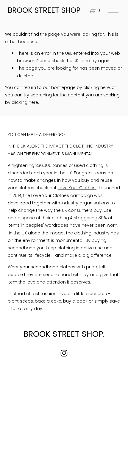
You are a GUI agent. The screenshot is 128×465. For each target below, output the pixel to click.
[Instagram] (64, 353)
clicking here (96, 87)
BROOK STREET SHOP (44, 10)
